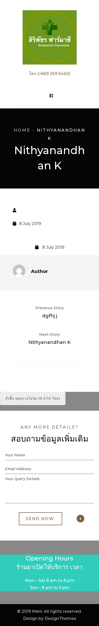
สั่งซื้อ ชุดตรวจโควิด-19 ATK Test (32, 398)
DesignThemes (60, 618)
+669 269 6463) (54, 73)
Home (22, 130)
